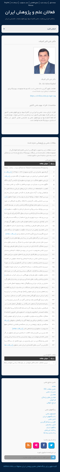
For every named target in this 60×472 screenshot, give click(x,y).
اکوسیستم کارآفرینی (48, 421)
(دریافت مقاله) (6, 172)
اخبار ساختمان (51, 424)
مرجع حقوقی (51, 402)
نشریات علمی (51, 391)
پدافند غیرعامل (50, 430)
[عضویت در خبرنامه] (53, 457)
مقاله (54, 386)
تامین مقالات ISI (50, 389)
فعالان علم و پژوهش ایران (30, 12)
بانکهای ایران (51, 427)
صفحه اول (53, 3)
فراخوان (53, 400)
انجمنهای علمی (51, 413)
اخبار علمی (52, 419)
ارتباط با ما (14, 3)
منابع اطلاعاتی (34, 3)
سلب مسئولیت (24, 3)
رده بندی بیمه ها (50, 432)
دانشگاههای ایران (49, 416)
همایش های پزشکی (49, 397)
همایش (53, 394)
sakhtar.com (8, 466)
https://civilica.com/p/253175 (43, 96)
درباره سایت (44, 3)
